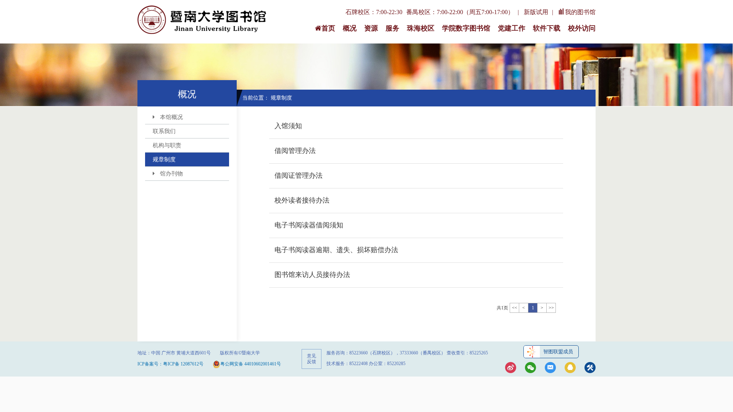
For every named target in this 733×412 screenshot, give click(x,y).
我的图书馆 (580, 12)
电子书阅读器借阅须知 (308, 225)
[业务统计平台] (590, 368)
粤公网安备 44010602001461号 (250, 364)
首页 (328, 28)
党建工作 (511, 28)
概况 (350, 28)
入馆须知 (288, 126)
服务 (392, 28)
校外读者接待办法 (301, 200)
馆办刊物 (171, 174)
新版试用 (536, 12)
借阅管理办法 (295, 150)
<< (514, 308)
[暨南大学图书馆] (202, 20)
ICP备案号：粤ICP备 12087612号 (170, 364)
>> (551, 308)
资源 (371, 28)
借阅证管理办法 (298, 175)
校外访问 (582, 28)
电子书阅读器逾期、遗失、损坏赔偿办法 (336, 250)
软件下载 (546, 28)
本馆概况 (171, 117)
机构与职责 (167, 145)
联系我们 (164, 131)
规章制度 (164, 159)
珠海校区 (420, 28)
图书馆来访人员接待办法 (312, 274)
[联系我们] (550, 368)
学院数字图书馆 (466, 28)
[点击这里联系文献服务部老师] (570, 368)
